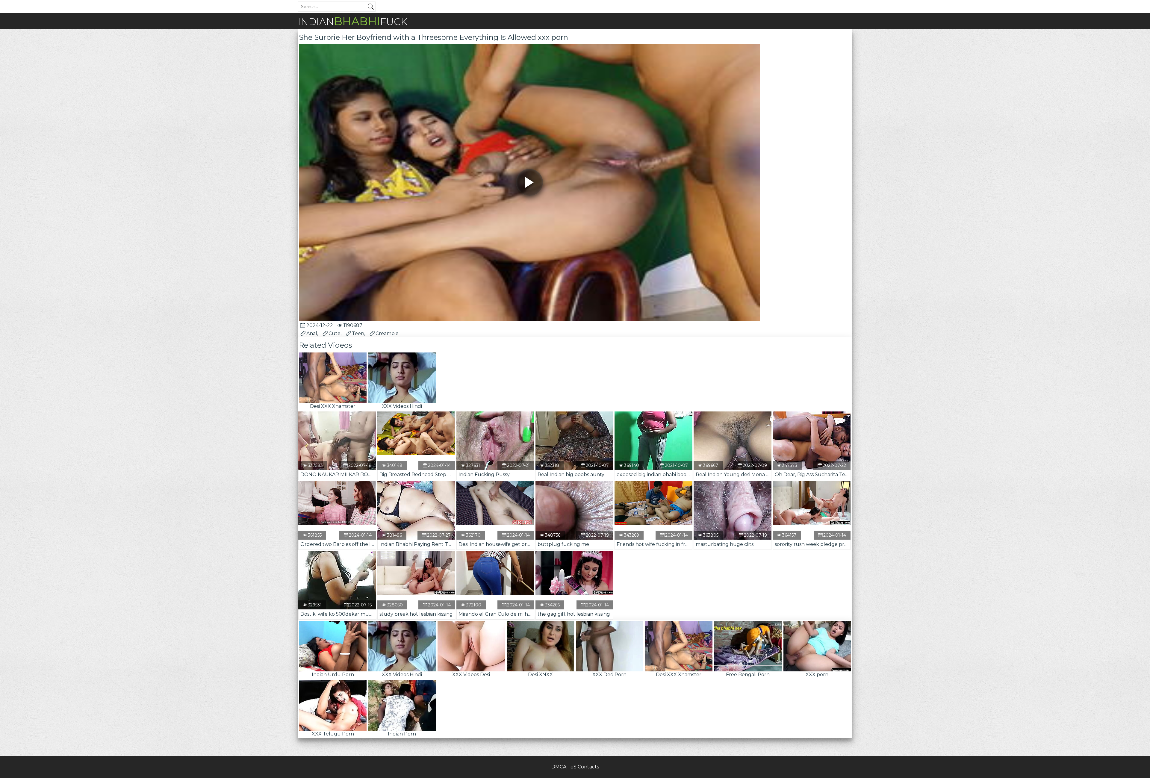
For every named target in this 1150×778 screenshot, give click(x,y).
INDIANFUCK (353, 21)
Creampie (387, 333)
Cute (335, 333)
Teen (358, 333)
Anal (311, 333)
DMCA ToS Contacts (575, 767)
